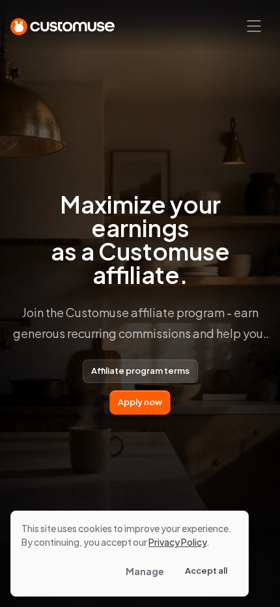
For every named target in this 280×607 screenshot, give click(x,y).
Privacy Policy (177, 542)
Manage (145, 571)
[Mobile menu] (254, 26)
